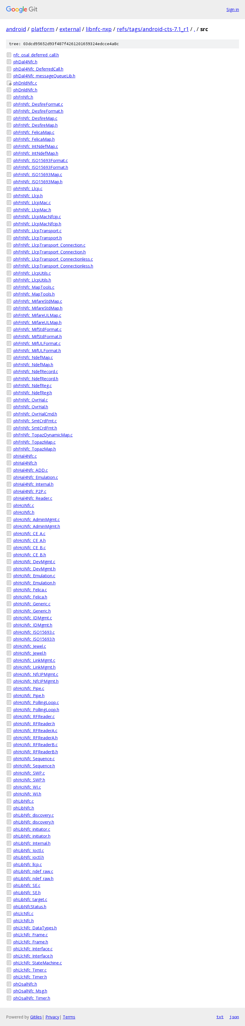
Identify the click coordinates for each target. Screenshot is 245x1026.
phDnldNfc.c (25, 83)
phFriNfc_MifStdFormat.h (37, 336)
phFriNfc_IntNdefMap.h (35, 153)
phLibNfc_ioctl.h (28, 857)
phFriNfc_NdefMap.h (33, 364)
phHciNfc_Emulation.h (34, 583)
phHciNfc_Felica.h (30, 597)
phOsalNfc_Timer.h (31, 998)
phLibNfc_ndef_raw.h (33, 878)
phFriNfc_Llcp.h (28, 196)
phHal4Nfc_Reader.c (32, 498)
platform (42, 29)
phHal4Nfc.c (25, 456)
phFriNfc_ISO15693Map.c (37, 174)
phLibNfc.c (23, 801)
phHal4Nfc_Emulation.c (35, 477)
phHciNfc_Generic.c (31, 604)
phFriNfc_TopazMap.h (34, 449)
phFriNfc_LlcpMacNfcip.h (37, 224)
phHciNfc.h (23, 512)
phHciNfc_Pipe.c (28, 688)
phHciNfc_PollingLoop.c (36, 702)
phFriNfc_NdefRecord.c (35, 371)
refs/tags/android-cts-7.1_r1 (153, 29)
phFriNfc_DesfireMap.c (35, 118)
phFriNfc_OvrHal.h (30, 407)
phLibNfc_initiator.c (31, 829)
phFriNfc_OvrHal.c (30, 400)
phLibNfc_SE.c (26, 885)
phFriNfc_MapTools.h (34, 294)
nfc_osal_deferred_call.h (36, 55)
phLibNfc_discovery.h (33, 822)
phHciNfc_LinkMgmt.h (34, 667)
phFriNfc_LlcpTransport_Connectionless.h (53, 266)
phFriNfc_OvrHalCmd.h (35, 414)
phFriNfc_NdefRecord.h (35, 378)
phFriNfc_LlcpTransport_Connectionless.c (53, 259)
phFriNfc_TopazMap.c (34, 442)
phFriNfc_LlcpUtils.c (32, 273)
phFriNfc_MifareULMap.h (37, 322)
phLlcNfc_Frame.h (30, 942)
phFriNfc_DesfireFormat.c (38, 104)
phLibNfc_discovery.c (33, 815)
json (234, 1016)
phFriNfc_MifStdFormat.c (37, 329)
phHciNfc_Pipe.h (29, 695)
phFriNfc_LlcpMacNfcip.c (37, 216)
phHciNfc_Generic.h (32, 611)
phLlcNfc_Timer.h (30, 977)
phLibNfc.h (23, 808)
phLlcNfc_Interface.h (33, 956)
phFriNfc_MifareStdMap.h (37, 308)
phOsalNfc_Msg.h (30, 991)
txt (219, 1016)
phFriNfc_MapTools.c (33, 287)
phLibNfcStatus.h (29, 906)
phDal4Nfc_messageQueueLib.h (44, 76)
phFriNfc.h (23, 97)
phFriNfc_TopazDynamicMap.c (43, 435)
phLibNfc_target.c (30, 899)
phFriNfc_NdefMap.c (33, 357)
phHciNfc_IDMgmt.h (32, 625)
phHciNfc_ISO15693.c (34, 632)
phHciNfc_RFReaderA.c (35, 730)
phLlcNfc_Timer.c (30, 970)
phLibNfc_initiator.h (31, 836)
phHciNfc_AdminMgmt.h (36, 526)
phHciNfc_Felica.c (30, 590)
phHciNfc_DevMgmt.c (34, 561)
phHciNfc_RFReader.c (34, 716)
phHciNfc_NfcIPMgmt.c (35, 674)
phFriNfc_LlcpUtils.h (32, 280)
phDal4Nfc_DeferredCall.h (38, 69)
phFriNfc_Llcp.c (27, 188)
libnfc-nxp (99, 29)
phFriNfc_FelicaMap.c (33, 132)
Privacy (52, 1017)
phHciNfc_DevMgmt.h (34, 569)
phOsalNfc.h (25, 984)
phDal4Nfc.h (25, 62)
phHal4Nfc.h (25, 463)
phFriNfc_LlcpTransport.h (37, 238)
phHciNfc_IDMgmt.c (32, 618)
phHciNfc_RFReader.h (34, 723)
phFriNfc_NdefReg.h (32, 393)
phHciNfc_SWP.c (29, 773)
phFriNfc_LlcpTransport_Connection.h (49, 252)
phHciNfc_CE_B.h (29, 555)
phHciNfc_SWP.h (29, 780)
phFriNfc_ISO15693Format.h (40, 167)
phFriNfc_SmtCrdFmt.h (35, 428)
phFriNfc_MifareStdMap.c (37, 301)
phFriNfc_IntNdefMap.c (35, 146)
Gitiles (36, 1017)
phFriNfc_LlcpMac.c (32, 202)
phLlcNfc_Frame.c (30, 935)
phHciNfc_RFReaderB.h (35, 752)
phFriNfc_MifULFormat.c (37, 343)
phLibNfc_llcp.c (27, 864)
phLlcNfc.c (23, 913)
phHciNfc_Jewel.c (29, 646)
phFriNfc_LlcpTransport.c (37, 230)
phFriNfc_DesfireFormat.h (38, 111)
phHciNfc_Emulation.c (34, 575)
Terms (69, 1017)
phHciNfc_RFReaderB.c (35, 744)
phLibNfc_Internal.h (31, 843)
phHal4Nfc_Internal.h (33, 484)
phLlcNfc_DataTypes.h (35, 928)
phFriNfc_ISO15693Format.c (40, 160)
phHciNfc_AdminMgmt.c (36, 519)
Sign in (232, 9)
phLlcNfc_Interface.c (33, 949)
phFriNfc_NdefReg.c (32, 385)
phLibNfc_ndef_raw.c (33, 871)
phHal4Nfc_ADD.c (30, 470)
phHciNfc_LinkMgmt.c (34, 660)
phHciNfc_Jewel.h (29, 653)
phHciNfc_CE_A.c (29, 533)
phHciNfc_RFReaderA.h (35, 738)
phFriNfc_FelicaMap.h (34, 139)
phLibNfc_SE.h (27, 892)
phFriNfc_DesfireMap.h (35, 125)
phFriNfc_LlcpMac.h (32, 210)
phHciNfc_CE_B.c (29, 547)
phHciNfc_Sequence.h (34, 766)
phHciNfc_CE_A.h (29, 540)
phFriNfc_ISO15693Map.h (37, 181)
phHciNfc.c (23, 505)
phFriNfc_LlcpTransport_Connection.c (49, 245)
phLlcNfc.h (23, 920)
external (70, 29)
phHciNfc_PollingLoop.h (36, 709)
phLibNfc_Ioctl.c (28, 850)
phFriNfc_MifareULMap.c (37, 315)
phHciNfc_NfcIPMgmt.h (36, 681)
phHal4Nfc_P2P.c (29, 491)
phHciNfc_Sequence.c (34, 758)
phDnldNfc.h (25, 90)
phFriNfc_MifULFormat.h (37, 350)
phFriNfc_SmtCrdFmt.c (35, 421)
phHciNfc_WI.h (27, 794)
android (16, 29)
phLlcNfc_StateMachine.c (37, 963)
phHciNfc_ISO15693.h (34, 639)
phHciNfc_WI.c (27, 787)
